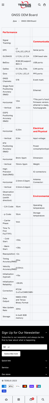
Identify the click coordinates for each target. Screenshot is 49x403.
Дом (15, 21)
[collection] (18, 399)
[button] (44, 4)
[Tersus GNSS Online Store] (24, 4)
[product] (6, 399)
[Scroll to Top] (44, 390)
